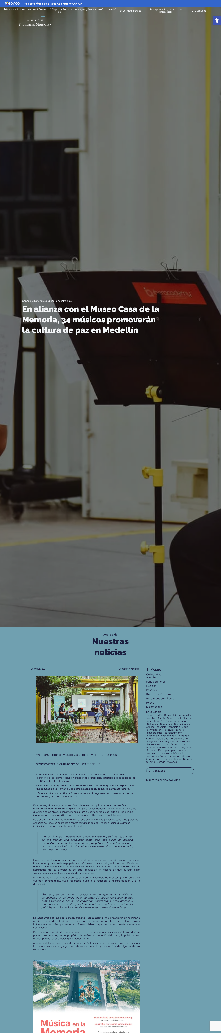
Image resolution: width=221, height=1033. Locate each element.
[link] (217, 20)
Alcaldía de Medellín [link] (179, 715)
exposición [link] (153, 735)
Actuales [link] (151, 677)
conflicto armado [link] (178, 726)
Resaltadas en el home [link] (160, 698)
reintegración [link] (173, 756)
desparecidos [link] (155, 732)
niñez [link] (160, 750)
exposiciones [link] (168, 735)
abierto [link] (151, 715)
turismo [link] (150, 761)
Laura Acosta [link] (155, 744)
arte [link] (149, 721)
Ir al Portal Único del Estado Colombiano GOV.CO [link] (52, 3)
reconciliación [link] (155, 756)
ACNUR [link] (161, 715)
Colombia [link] (153, 723)
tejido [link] (177, 758)
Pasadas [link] (151, 690)
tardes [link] (169, 758)
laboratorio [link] (183, 741)
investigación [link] (168, 741)
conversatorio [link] (155, 729)
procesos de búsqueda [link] (171, 753)
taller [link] (159, 758)
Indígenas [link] (153, 741)
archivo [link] (151, 718)
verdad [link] (161, 761)
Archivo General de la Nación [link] (174, 718)
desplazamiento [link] (174, 732)
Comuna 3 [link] (166, 723)
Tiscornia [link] (188, 758)
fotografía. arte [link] (179, 738)
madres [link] (161, 747)
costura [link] (169, 729)
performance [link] (178, 750)
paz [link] (167, 750)
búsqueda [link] (171, 721)
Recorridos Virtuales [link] (158, 694)
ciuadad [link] (182, 721)
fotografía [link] (163, 738)
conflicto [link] (162, 726)
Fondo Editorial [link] (155, 681)
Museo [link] (151, 750)
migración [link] (186, 747)
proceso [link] (152, 753)
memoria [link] (173, 747)
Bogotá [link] (158, 721)
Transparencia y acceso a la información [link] (166, 10)
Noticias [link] (151, 685)
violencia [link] (172, 761)
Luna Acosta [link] (171, 744)
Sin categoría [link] (154, 706)
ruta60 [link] (150, 702)
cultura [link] (180, 729)
